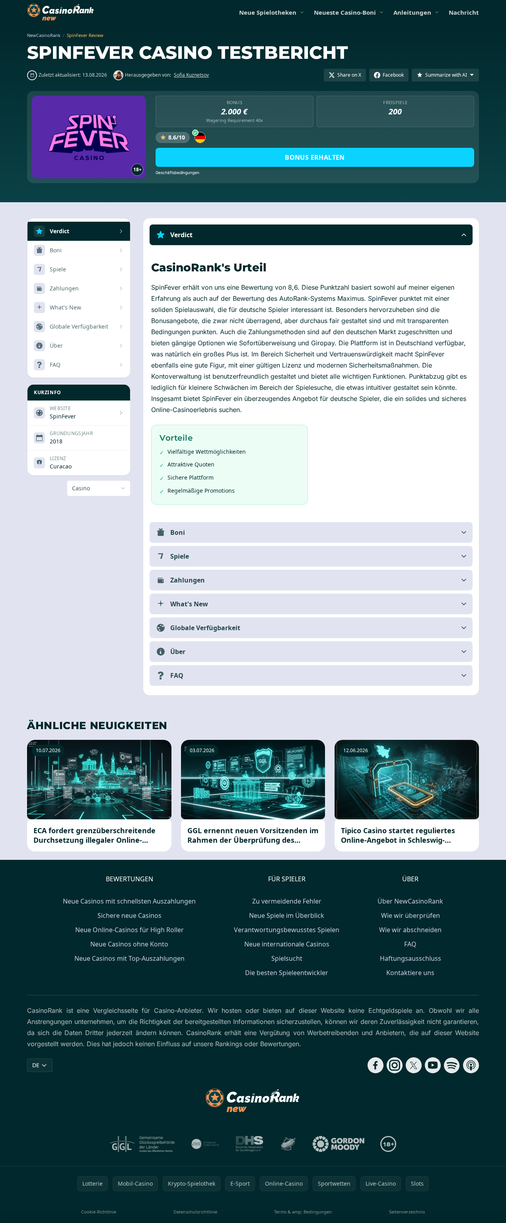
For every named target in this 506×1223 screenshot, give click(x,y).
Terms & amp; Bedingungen (303, 1212)
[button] (311, 234)
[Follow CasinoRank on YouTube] (433, 1065)
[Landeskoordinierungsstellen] (288, 1144)
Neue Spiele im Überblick (286, 915)
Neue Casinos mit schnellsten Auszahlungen (129, 901)
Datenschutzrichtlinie (195, 1212)
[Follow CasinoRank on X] (414, 1065)
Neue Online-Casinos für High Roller (129, 929)
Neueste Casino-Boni (345, 12)
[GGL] (142, 1144)
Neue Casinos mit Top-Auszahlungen (129, 958)
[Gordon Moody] (338, 1144)
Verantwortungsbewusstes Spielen (286, 929)
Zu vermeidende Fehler (286, 901)
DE (35, 1065)
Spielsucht (286, 958)
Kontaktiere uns (410, 972)
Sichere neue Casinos (129, 915)
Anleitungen (412, 12)
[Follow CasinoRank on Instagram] (395, 1065)
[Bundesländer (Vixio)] (205, 1144)
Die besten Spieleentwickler (286, 972)
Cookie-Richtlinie (98, 1212)
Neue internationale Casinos (286, 944)
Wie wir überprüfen (410, 915)
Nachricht (464, 12)
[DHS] (249, 1144)
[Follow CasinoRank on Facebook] (375, 1065)
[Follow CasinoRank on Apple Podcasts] (471, 1065)
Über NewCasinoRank (410, 901)
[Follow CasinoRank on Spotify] (452, 1065)
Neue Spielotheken (267, 12)
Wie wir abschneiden (410, 929)
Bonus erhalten (315, 157)
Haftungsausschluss (410, 958)
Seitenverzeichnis (407, 1212)
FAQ (410, 944)
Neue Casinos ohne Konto (129, 944)
